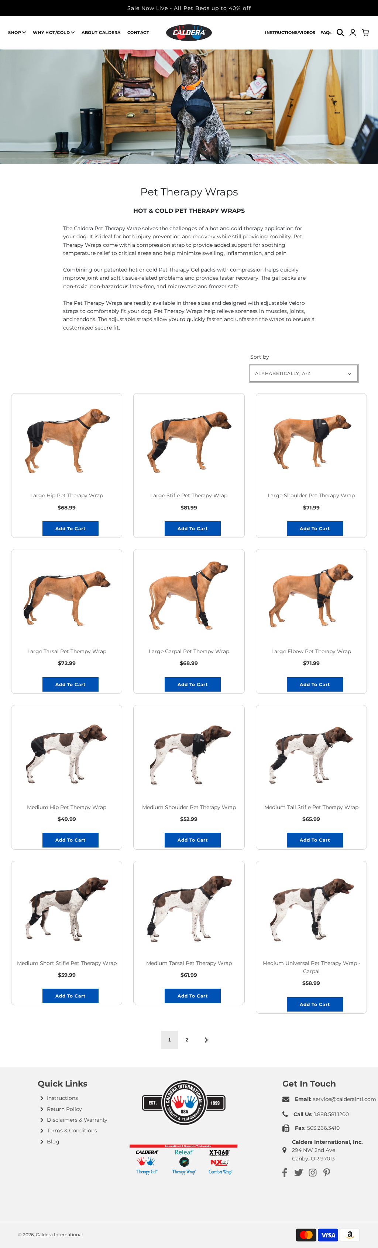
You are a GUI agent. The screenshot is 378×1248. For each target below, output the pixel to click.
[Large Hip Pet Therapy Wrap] (66, 440)
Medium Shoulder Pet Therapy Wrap (189, 807)
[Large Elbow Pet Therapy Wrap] (311, 595)
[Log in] (353, 32)
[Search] (340, 32)
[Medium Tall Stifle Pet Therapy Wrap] (311, 751)
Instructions (62, 1098)
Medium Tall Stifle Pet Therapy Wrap (311, 807)
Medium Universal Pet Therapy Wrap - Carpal (311, 967)
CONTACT (138, 32)
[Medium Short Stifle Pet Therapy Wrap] (66, 907)
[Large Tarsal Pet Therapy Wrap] (66, 595)
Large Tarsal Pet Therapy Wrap (66, 651)
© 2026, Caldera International (50, 1234)
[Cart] (365, 32)
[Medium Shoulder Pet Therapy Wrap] (188, 751)
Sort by (259, 356)
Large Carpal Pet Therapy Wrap (189, 651)
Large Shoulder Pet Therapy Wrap (311, 495)
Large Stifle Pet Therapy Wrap (188, 495)
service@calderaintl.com (344, 1099)
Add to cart (70, 528)
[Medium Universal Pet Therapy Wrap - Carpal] (311, 907)
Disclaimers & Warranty (77, 1119)
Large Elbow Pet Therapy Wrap (311, 651)
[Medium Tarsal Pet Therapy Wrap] (188, 907)
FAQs (325, 32)
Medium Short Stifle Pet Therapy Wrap (67, 963)
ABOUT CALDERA (101, 32)
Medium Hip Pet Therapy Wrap (66, 807)
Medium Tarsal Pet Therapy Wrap (189, 963)
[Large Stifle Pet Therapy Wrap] (188, 440)
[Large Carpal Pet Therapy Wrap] (188, 595)
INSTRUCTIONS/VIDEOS (290, 32)
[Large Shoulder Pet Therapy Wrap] (311, 440)
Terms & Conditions (72, 1130)
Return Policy (64, 1109)
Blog (53, 1141)
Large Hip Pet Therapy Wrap (66, 495)
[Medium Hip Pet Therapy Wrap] (66, 751)
